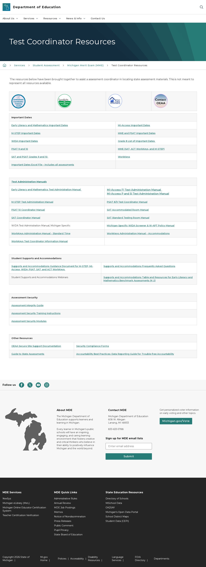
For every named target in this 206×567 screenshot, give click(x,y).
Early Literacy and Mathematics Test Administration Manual (46, 189)
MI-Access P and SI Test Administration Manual (138, 193)
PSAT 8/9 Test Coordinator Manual (127, 202)
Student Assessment (46, 65)
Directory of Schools (117, 498)
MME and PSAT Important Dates (136, 133)
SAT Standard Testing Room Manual (128, 217)
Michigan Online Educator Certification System (24, 509)
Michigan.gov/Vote (176, 421)
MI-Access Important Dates (134, 125)
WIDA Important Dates (24, 141)
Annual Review (62, 503)
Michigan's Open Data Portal (122, 512)
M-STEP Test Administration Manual (32, 202)
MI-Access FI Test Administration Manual (134, 189)
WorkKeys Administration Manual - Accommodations (138, 233)
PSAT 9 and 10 (19, 148)
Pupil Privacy (61, 530)
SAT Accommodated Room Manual (128, 209)
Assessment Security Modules (29, 321)
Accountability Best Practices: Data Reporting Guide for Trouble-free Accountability (125, 354)
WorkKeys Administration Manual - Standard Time (40, 233)
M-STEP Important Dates (25, 133)
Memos (58, 512)
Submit (129, 456)
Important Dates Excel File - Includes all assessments (42, 164)
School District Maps (117, 516)
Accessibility (77, 558)
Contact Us (98, 18)
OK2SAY (110, 507)
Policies (62, 558)
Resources (50, 18)
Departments (161, 558)
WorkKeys (124, 156)
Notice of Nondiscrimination (70, 516)
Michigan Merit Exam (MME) (85, 65)
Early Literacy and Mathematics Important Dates (39, 125)
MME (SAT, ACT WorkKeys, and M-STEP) (141, 148)
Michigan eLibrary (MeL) (16, 503)
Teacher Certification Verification (21, 515)
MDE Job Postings (64, 507)
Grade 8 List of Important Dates (136, 141)
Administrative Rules (65, 498)
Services (29, 18)
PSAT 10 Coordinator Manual (28, 209)
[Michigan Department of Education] (4, 65)
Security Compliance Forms (92, 346)
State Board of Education (68, 534)
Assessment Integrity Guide (27, 305)
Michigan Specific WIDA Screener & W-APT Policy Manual (140, 225)
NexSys (7, 498)
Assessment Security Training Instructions (36, 313)
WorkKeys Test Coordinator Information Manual (39, 241)
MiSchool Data (114, 503)
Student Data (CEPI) (117, 521)
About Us (8, 18)
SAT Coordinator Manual (25, 217)
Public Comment (63, 525)
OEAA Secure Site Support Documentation (36, 346)
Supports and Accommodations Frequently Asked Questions (139, 266)
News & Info (74, 18)
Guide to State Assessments (27, 354)
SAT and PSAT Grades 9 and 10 (29, 156)
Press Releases (62, 521)
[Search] (201, 7)
